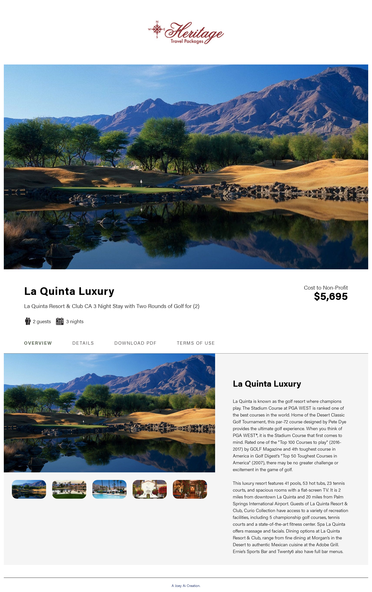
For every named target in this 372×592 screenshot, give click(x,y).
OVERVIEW (38, 343)
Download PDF (135, 343)
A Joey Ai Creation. (186, 585)
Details (83, 343)
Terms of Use (196, 343)
